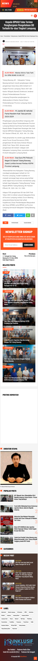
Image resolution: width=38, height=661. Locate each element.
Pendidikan (12, 622)
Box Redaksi (11, 650)
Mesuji (11, 619)
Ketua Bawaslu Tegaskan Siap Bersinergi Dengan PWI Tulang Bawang (16, 341)
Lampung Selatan (25, 615)
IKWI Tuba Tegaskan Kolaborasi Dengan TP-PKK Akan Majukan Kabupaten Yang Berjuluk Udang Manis (18, 302)
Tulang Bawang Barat (5, 629)
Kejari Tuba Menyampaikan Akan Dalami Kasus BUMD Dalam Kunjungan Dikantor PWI (18, 379)
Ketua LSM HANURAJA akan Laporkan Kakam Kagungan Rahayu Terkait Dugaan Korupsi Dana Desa (25, 529)
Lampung (9, 615)
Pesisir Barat (25, 622)
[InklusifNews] (19, 645)
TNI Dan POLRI (14, 625)
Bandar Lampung (11, 612)
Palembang (29, 619)
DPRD (6, 310)
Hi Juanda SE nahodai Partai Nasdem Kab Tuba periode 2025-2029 (18, 114)
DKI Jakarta (19, 612)
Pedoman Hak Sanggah (28, 652)
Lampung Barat (16, 615)
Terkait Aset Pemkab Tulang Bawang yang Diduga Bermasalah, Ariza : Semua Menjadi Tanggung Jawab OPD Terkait (25, 539)
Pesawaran (18, 622)
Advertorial (3, 612)
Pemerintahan (15, 223)
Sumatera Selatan (5, 625)
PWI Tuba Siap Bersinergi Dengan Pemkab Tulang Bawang (17, 360)
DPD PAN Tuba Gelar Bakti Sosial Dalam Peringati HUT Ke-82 (16, 285)
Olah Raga (23, 619)
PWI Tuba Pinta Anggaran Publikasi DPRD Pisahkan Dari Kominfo (16, 322)
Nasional (16, 619)
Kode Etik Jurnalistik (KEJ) (11, 652)
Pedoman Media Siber (23, 650)
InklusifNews (23, 656)
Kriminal (3, 615)
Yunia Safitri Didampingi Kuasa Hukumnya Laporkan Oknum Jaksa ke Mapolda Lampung (25, 508)
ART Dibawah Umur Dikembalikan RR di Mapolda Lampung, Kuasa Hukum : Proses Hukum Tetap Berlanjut (25, 497)
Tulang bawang (27, 223)
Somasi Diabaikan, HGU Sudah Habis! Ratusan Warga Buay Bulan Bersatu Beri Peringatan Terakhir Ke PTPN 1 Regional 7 (25, 588)
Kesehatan (31, 612)
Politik (6, 272)
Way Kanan (14, 629)
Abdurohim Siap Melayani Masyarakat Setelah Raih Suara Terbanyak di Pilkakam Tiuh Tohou (25, 518)
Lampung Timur (4, 619)
